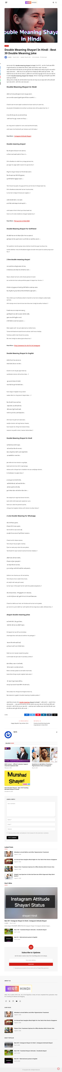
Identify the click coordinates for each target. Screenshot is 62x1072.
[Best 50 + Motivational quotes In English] (9, 939)
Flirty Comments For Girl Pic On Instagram (27, 345)
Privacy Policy (40, 968)
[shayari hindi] (31, 2)
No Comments (36, 57)
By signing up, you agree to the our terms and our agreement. (32, 968)
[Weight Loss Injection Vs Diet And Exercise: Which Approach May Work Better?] (9, 876)
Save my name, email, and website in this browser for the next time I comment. (28, 833)
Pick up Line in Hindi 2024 (22, 221)
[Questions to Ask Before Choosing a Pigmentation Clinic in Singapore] (44, 754)
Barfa (10, 57)
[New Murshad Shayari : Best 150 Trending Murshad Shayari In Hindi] (17, 778)
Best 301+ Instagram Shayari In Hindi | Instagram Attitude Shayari (26, 921)
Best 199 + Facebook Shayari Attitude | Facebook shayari (30, 929)
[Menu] (6, 2)
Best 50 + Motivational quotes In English (25, 937)
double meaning (24, 702)
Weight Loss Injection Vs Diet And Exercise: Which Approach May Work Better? (34, 875)
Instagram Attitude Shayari (22, 136)
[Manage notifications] (58, 1068)
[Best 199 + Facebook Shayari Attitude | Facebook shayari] (9, 931)
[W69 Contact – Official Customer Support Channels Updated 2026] (17, 754)
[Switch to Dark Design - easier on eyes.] (56, 2)
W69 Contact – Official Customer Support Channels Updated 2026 (16, 764)
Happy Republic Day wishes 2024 (19, 723)
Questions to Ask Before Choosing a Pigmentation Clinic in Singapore (42, 764)
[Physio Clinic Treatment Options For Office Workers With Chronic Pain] (9, 868)
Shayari (6, 45)
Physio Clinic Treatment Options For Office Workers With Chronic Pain (34, 867)
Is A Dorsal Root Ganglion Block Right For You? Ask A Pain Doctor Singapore (35, 859)
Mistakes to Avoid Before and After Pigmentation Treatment (31, 852)
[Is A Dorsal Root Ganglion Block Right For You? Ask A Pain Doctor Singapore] (9, 861)
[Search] (53, 2)
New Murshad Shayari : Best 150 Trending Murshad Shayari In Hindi (16, 788)
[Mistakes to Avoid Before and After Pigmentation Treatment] (9, 854)
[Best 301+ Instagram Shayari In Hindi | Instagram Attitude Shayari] (31, 903)
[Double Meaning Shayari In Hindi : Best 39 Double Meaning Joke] (31, 25)
